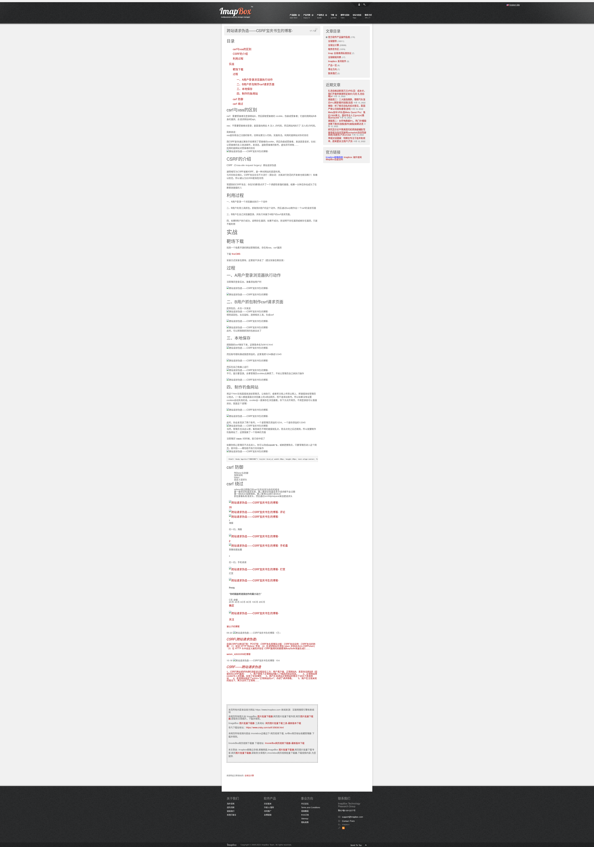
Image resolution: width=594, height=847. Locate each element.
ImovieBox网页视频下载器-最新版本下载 (284, 743)
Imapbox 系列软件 (337, 61)
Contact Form (348, 820)
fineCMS (236, 253)
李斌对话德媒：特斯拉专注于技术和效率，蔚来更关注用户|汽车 (346, 139)
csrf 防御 (238, 99)
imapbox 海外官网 (353, 157)
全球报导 (332, 41)
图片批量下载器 (265, 716)
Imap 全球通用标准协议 (339, 53)
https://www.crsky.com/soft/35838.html (265, 727)
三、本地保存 (245, 89)
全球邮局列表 (334, 57)
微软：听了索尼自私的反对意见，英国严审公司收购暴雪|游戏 (346, 107)
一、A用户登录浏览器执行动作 (255, 79)
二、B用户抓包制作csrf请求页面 (255, 84)
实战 (231, 64)
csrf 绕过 (238, 104)
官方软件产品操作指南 (339, 37)
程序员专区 (333, 49)
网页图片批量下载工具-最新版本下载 (283, 723)
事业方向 (332, 69)
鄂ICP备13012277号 (346, 810)
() (241, 639)
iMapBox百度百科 (334, 159)
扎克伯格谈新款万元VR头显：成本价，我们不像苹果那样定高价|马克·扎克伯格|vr (347, 93)
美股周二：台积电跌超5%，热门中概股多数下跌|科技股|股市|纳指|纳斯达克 (347, 122)
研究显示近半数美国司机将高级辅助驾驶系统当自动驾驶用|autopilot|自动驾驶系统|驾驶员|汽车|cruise (347, 132)
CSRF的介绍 (240, 54)
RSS (343, 828)
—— (244, 666)
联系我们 (332, 73)
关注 (231, 619)
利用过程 (238, 58)
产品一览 (332, 65)
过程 (235, 74)
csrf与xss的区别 (242, 49)
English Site (514, 4)
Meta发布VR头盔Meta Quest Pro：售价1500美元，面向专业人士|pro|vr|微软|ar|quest (346, 114)
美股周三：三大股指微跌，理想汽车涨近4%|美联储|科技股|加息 (346, 101)
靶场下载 (238, 69)
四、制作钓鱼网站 (247, 93)
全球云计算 (249, 775)
